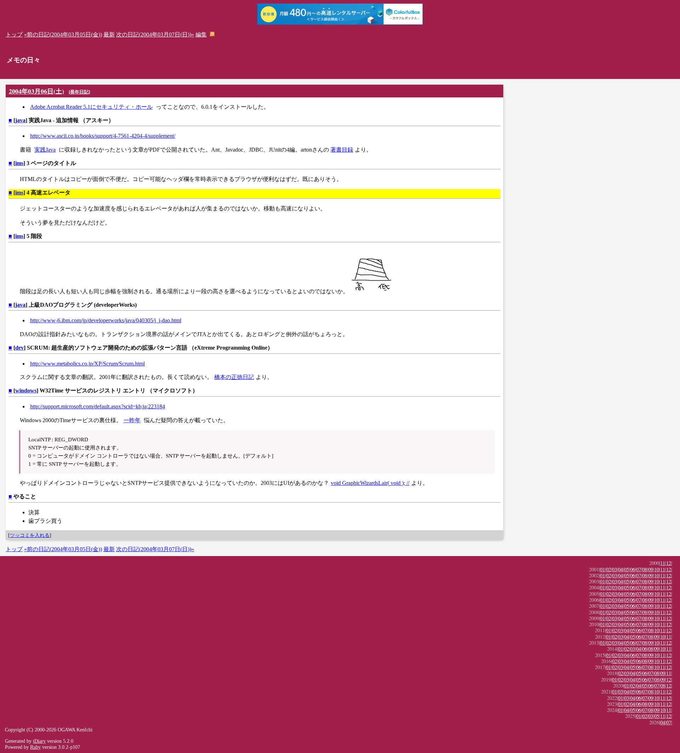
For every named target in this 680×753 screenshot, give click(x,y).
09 (650, 569)
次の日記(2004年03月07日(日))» (155, 35)
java (20, 120)
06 (632, 569)
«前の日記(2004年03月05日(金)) (63, 35)
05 (626, 569)
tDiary (39, 741)
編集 (201, 35)
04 (620, 569)
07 (638, 569)
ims (19, 163)
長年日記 (79, 92)
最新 (109, 35)
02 (608, 569)
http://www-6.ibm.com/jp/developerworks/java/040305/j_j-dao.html (105, 320)
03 (614, 569)
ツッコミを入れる (30, 535)
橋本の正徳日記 (234, 377)
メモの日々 (23, 60)
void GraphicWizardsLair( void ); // (370, 483)
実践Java (45, 150)
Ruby (35, 747)
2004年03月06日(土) (36, 91)
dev (19, 348)
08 (644, 569)
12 (668, 563)
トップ (14, 35)
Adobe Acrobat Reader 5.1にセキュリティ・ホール (91, 107)
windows (25, 390)
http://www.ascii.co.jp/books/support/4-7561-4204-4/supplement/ (102, 136)
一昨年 (132, 420)
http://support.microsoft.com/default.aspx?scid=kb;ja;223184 (97, 406)
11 (662, 563)
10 (656, 569)
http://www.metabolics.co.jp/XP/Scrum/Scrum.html (87, 364)
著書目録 (341, 150)
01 (602, 569)
